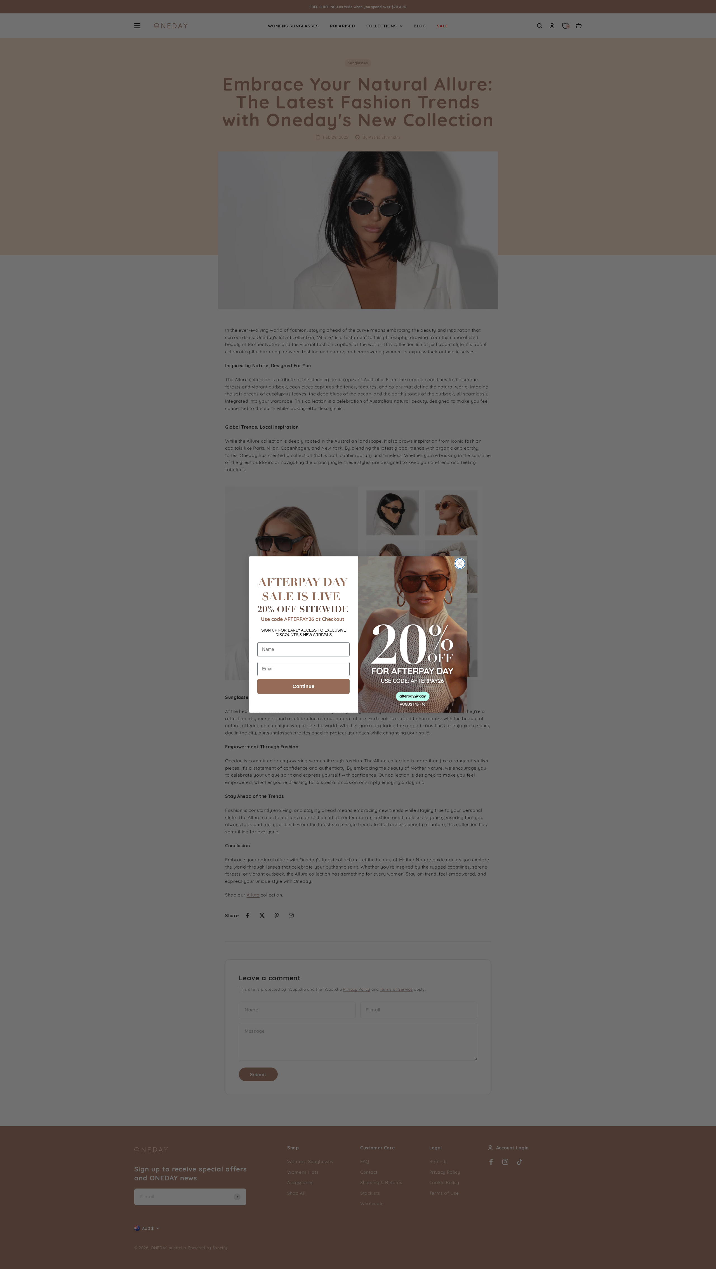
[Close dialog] (460, 563)
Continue (303, 686)
